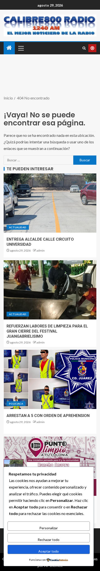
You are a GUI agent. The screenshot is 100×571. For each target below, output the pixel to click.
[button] (20, 48)
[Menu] (20, 48)
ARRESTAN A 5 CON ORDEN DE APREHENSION (48, 415)
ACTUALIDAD (17, 227)
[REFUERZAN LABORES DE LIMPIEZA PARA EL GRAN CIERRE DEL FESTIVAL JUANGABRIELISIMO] (50, 289)
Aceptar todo (48, 551)
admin (40, 250)
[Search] (84, 48)
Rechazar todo (48, 540)
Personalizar (48, 528)
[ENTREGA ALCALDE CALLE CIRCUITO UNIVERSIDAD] (50, 203)
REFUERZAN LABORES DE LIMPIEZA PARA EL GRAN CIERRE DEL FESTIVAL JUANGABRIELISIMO (47, 331)
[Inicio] (9, 47)
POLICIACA (16, 403)
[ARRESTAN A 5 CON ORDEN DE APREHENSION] (50, 379)
